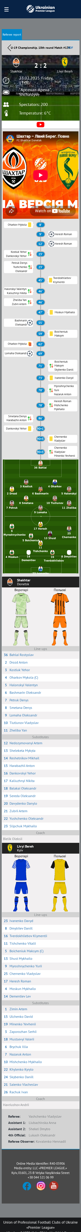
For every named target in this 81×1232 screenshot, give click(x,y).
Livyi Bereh (65, 71)
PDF (70, 48)
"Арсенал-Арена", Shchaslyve (35, 92)
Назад (9, 47)
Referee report (12, 34)
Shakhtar (16, 71)
